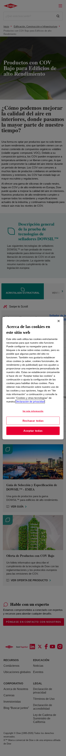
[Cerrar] (58, 321)
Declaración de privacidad (30, 401)
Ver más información (33, 411)
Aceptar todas (32, 430)
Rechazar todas (33, 420)
